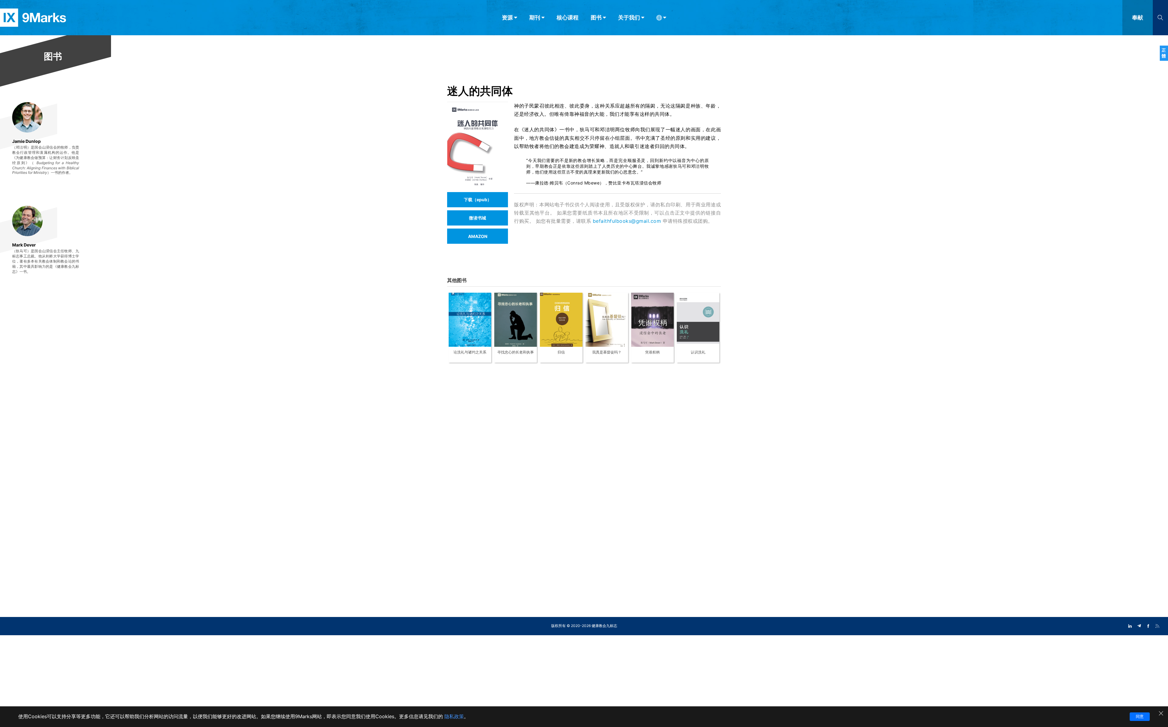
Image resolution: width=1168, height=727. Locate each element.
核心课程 (568, 17)
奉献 (1137, 17)
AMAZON (477, 236)
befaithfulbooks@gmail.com (627, 221)
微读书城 (477, 217)
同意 (1140, 716)
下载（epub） (478, 199)
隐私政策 (454, 716)
